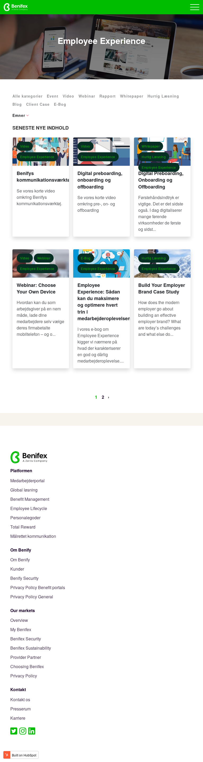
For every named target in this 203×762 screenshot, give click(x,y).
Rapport (107, 96)
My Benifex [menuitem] (20, 629)
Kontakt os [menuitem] (20, 700)
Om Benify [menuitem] (20, 560)
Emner (18, 115)
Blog (17, 104)
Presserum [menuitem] (20, 709)
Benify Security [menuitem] (24, 578)
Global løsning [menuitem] (24, 490)
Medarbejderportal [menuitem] (27, 481)
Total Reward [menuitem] (22, 527)
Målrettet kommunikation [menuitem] (33, 536)
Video (68, 96)
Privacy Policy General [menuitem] (31, 597)
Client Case (38, 104)
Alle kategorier (27, 96)
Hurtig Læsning (163, 96)
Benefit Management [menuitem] (29, 499)
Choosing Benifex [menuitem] (27, 666)
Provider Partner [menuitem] (25, 657)
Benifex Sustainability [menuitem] (30, 648)
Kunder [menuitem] (17, 569)
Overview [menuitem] (19, 620)
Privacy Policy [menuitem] (23, 676)
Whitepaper (131, 96)
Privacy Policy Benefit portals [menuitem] (37, 587)
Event (52, 96)
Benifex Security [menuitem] (25, 639)
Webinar (87, 96)
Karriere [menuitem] (17, 718)
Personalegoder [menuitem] (25, 518)
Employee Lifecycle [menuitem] (28, 508)
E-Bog (60, 104)
